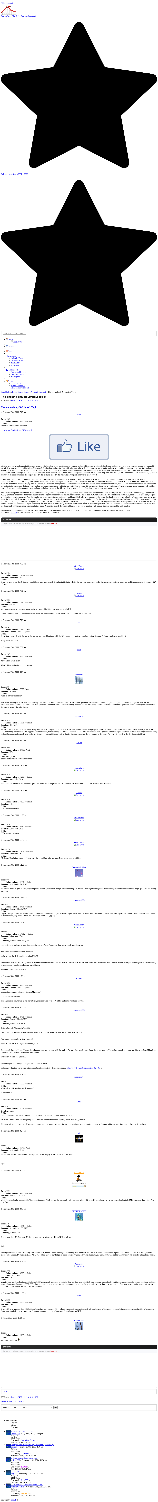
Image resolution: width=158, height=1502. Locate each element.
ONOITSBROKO (79, 1211)
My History (15, 362)
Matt (79, 414)
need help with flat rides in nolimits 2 (20, 1431)
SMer (79, 1102)
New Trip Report (17, 374)
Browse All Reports (18, 372)
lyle (79, 1133)
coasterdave (79, 768)
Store (10, 351)
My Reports (15, 376)
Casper (79, 978)
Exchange (12, 356)
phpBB (14, 1500)
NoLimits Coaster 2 (38, 392)
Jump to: (6, 1407)
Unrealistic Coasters (28, 1440)
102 (36, 400)
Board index (6, 392)
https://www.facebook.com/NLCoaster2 (16, 430)
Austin (79, 593)
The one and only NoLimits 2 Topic (23, 396)
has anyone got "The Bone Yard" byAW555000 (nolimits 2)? (30, 1445)
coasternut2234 (14, 1433)
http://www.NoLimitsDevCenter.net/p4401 (83, 1068)
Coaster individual (79, 867)
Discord (11, 346)
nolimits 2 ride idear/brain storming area (21, 1458)
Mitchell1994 (79, 1320)
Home (10, 339)
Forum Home (16, 383)
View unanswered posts (20, 388)
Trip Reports (13, 370)
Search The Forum (18, 386)
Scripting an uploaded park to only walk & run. (24, 1485)
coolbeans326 (79, 1173)
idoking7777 (13, 1473)
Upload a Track (17, 358)
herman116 (25, 1493)
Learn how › (54, 524)
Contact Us (17, 342)
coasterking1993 (79, 900)
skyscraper (12, 1447)
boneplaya (79, 716)
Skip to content (7, 3)
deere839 (16, 1460)
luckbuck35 (79, 1077)
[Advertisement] (79, 543)
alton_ (79, 622)
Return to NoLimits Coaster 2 (12, 1401)
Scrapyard (15, 365)
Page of (16, 400)
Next (5, 1391)
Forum (10, 381)
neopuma (79, 674)
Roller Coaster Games (20, 392)
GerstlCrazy (79, 566)
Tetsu (14, 512)
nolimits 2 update (12, 1471)
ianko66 (79, 743)
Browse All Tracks (18, 360)
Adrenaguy (79, 1264)
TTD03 (24, 1467)
